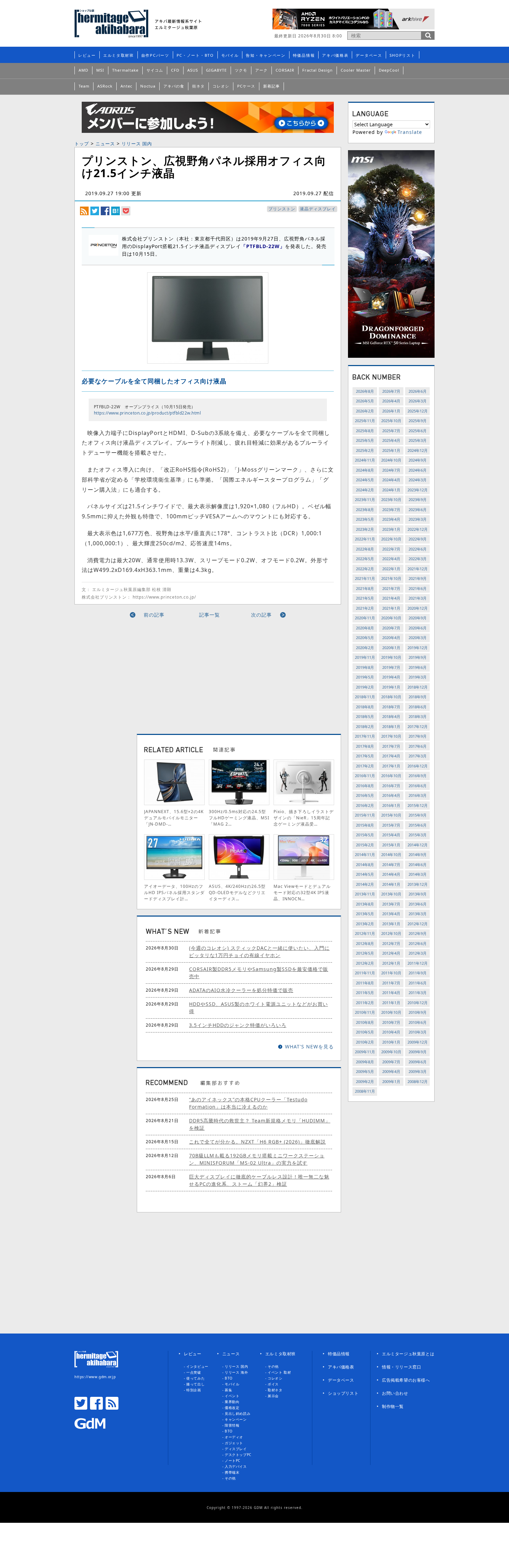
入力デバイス (236, 1466)
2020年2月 (365, 647)
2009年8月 (365, 1061)
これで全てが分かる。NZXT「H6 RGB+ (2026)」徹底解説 (257, 1141)
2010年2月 (365, 1042)
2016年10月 (391, 775)
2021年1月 (391, 608)
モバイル (230, 55)
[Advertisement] (145, 673)
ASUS (192, 70)
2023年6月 (418, 509)
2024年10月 (391, 460)
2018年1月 (391, 726)
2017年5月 (365, 755)
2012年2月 (365, 963)
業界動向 (232, 1401)
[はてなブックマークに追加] (115, 210)
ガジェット (234, 1442)
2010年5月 (365, 1032)
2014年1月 (391, 884)
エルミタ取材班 (118, 55)
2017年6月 (418, 746)
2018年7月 (391, 706)
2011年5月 (365, 992)
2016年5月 (365, 795)
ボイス (273, 1384)
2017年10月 (391, 736)
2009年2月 (365, 1081)
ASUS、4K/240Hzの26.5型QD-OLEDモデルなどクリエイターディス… (237, 892)
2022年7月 (391, 549)
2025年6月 (418, 430)
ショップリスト (343, 1393)
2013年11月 (365, 894)
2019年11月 (365, 657)
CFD (175, 70)
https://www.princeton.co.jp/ (164, 597)
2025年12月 (418, 410)
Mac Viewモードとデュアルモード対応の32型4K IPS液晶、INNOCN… (302, 892)
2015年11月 (365, 815)
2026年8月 (365, 391)
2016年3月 (418, 795)
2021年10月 (391, 578)
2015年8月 (365, 825)
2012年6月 (418, 943)
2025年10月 (391, 420)
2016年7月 (391, 785)
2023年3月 (418, 519)
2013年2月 (365, 923)
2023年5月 (365, 519)
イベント (232, 1395)
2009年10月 (391, 1051)
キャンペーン (236, 1419)
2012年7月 (391, 943)
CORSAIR (285, 70)
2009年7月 (391, 1061)
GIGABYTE (216, 70)
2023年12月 (418, 489)
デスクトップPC (238, 1454)
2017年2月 (365, 765)
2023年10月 (391, 499)
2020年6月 (418, 627)
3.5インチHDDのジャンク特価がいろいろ (237, 1025)
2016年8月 (365, 785)
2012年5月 (365, 953)
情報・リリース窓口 (401, 1367)
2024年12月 (418, 450)
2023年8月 (365, 509)
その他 (230, 1478)
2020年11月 (365, 617)
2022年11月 (365, 539)
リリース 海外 (236, 1372)
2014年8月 (365, 864)
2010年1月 (391, 1042)
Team (84, 86)
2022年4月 (391, 558)
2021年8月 (365, 588)
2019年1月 (391, 687)
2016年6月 (418, 785)
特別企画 (193, 1389)
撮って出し (195, 1384)
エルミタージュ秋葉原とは (408, 1354)
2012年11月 (365, 933)
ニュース (105, 143)
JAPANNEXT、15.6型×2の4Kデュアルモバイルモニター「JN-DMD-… (174, 818)
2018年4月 (391, 716)
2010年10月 (391, 1012)
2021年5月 (365, 598)
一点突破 (193, 1372)
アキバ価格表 (335, 55)
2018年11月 (365, 696)
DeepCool (389, 70)
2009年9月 (418, 1051)
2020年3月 (418, 637)
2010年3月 (418, 1032)
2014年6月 (418, 864)
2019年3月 (418, 677)
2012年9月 (418, 933)
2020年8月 (365, 627)
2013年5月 (365, 913)
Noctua (147, 86)
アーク (261, 70)
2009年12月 (418, 1042)
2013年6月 (418, 904)
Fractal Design (317, 70)
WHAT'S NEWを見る (309, 1046)
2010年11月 (365, 1012)
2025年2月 (365, 450)
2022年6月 (418, 549)
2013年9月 (418, 894)
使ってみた (195, 1378)
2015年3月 (418, 834)
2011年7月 (391, 982)
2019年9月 (418, 657)
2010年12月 (418, 1002)
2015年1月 (391, 844)
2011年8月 (365, 982)
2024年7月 (391, 470)
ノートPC (232, 1460)
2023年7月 (391, 509)
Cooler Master (356, 70)
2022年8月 (365, 549)
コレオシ (221, 86)
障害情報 (232, 1425)
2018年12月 (418, 687)
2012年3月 (418, 953)
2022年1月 (391, 568)
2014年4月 (391, 874)
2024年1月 (391, 489)
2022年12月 (418, 529)
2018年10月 (391, 696)
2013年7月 (391, 904)
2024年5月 (365, 479)
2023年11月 (365, 499)
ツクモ (241, 70)
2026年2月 (365, 410)
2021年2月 (365, 608)
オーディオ (234, 1437)
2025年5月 (365, 440)
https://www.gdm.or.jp (95, 1376)
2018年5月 (365, 716)
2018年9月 (418, 696)
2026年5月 (365, 400)
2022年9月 (418, 539)
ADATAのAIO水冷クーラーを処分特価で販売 (241, 990)
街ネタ (198, 86)
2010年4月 (391, 1032)
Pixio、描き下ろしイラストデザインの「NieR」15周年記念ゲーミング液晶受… (304, 818)
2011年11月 (365, 972)
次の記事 (261, 614)
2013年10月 (391, 894)
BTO (229, 1378)
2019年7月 (391, 667)
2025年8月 (365, 430)
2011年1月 (391, 1002)
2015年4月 (391, 834)
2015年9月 (418, 815)
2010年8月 (365, 1022)
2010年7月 (391, 1022)
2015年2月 (365, 844)
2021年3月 (418, 598)
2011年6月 (418, 982)
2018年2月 (365, 726)
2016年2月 (365, 805)
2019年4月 (391, 677)
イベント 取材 (279, 1372)
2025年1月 (391, 450)
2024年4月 (391, 479)
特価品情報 (304, 55)
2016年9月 (418, 775)
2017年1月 (391, 765)
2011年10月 (391, 972)
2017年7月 (391, 746)
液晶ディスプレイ (318, 209)
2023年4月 (391, 519)
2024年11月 (365, 460)
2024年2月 (365, 489)
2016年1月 (391, 805)
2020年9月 (418, 617)
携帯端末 (232, 1472)
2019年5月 (365, 677)
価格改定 (232, 1407)
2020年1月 (391, 647)
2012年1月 (391, 963)
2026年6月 (418, 391)
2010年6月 (418, 1022)
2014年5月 (365, 874)
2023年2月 (365, 529)
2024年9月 (418, 460)
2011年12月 (418, 963)
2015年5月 (365, 834)
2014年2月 (365, 884)
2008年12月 (418, 1081)
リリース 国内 (137, 143)
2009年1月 (391, 1081)
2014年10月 (391, 854)
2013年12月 (418, 884)
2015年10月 (391, 815)
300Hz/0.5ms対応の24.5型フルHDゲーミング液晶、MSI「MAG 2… (239, 818)
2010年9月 (418, 1012)
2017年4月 (391, 755)
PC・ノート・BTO (195, 55)
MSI (100, 70)
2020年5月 (365, 637)
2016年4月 (391, 795)
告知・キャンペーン (265, 55)
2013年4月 (391, 913)
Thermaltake (125, 70)
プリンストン (281, 209)
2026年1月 (391, 410)
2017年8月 (365, 746)
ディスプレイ (236, 1448)
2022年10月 (391, 539)
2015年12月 (418, 805)
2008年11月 (365, 1091)
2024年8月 (365, 470)
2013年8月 (365, 904)
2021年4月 (391, 598)
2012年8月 (365, 943)
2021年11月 (365, 578)
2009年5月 (365, 1071)
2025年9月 (418, 420)
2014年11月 (365, 854)
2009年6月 (418, 1061)
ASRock (105, 86)
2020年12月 (418, 608)
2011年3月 (418, 992)
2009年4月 (391, 1071)
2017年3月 (418, 755)
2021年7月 (391, 588)
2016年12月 (418, 765)
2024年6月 (418, 470)
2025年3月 (418, 440)
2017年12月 (418, 726)
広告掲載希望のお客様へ (406, 1380)
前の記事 (154, 614)
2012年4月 (391, 953)
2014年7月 (391, 864)
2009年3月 (418, 1071)
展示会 (273, 1395)
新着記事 (271, 86)
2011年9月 (418, 972)
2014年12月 (418, 844)
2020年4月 (391, 637)
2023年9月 (418, 499)
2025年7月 (391, 430)
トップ (81, 143)
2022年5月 (365, 558)
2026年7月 (391, 391)
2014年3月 (418, 874)
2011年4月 (391, 992)
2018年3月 (418, 716)
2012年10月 (391, 933)
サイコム (154, 70)
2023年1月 (391, 529)
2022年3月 (418, 558)
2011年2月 (365, 1002)
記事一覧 (209, 614)
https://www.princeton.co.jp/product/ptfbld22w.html (147, 413)
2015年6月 (418, 825)
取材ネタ (275, 1389)
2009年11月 (365, 1051)
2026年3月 (418, 400)
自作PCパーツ (155, 55)
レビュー (87, 55)
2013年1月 (391, 923)
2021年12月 (418, 568)
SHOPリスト (403, 55)
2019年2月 (365, 687)
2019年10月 (391, 657)
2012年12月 (418, 923)
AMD (83, 70)
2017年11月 (365, 736)
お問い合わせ (395, 1393)
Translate (410, 132)
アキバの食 (173, 86)
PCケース (246, 86)
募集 (228, 1389)
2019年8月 (365, 667)
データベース (369, 55)
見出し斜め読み (237, 1413)
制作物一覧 (393, 1406)
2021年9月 (418, 578)
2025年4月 (391, 440)
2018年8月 (365, 706)
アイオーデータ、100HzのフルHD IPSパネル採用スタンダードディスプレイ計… (174, 892)
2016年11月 (365, 775)
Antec (126, 86)
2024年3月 (418, 479)
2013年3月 (418, 913)
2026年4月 (391, 400)
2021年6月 (418, 588)
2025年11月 (365, 420)
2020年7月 (391, 627)
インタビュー (197, 1366)
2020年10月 (391, 617)
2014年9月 (418, 854)
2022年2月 (365, 568)
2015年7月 (391, 825)
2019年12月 (418, 647)
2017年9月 (418, 736)
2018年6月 (418, 706)
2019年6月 (418, 667)
